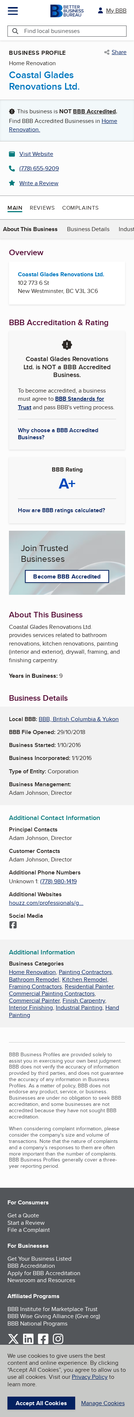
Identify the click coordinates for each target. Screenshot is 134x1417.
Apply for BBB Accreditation (43, 1273)
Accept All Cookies (41, 1403)
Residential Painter (89, 986)
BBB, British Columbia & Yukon (79, 719)
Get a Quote (23, 1215)
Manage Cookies (103, 1403)
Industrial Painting (79, 1007)
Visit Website (36, 153)
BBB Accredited (94, 111)
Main (14, 208)
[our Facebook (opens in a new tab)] (43, 1342)
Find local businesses (52, 31)
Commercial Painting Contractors (52, 993)
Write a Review (38, 183)
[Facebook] (13, 925)
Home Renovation (32, 972)
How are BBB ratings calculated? (61, 510)
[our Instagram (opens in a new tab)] (58, 1342)
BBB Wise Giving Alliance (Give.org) (53, 1316)
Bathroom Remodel (34, 979)
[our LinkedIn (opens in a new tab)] (28, 1342)
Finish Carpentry (84, 1000)
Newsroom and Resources (41, 1280)
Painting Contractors (85, 972)
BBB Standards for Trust (61, 402)
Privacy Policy (90, 1377)
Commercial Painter (34, 1000)
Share (119, 52)
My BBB (116, 10)
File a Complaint (28, 1230)
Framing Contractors (35, 986)
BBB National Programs (37, 1323)
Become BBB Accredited (66, 576)
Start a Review (26, 1222)
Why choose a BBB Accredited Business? (58, 433)
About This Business (30, 229)
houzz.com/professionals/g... (46, 902)
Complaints (80, 207)
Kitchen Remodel (84, 979)
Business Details (88, 229)
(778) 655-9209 (39, 168)
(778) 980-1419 (58, 881)
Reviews (42, 207)
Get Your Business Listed (39, 1258)
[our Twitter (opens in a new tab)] (13, 1342)
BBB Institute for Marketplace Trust (52, 1309)
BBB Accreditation (31, 1265)
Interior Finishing (31, 1007)
